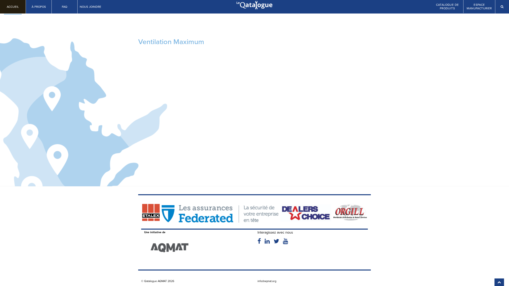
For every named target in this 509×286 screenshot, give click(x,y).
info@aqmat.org (266, 281)
